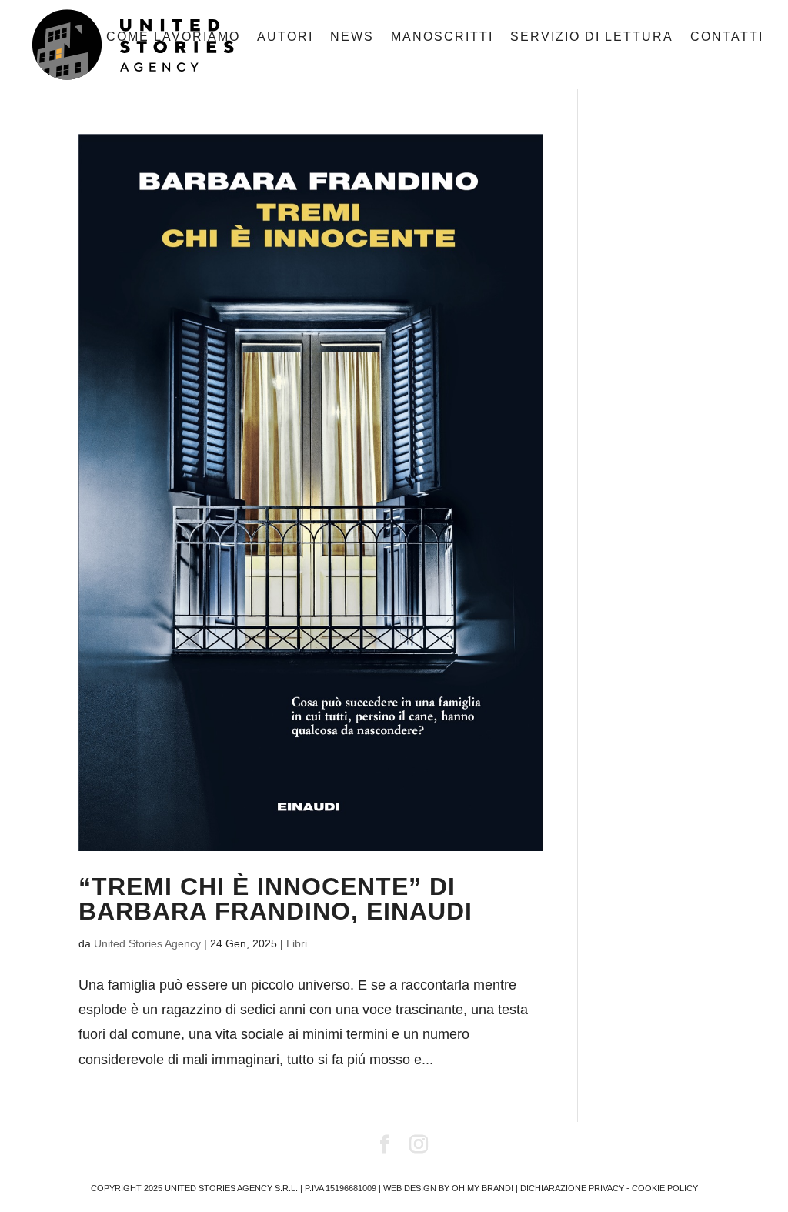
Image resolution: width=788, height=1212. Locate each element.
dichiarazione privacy (572, 1188)
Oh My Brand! (482, 1188)
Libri (296, 943)
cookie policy (665, 1188)
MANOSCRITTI (442, 37)
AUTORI (285, 37)
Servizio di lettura (591, 37)
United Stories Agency (147, 943)
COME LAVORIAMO (173, 37)
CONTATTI (726, 37)
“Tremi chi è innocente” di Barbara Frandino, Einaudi (275, 899)
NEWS (352, 37)
